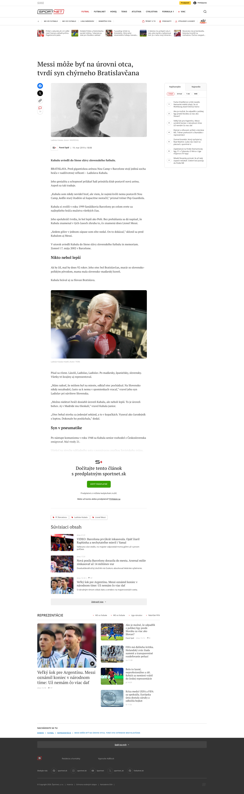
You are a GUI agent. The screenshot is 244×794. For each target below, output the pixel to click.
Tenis (124, 11)
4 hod (171, 94)
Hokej (113, 11)
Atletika (136, 11)
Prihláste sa (114, 499)
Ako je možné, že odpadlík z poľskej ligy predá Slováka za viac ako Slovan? (140, 629)
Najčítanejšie (175, 86)
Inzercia (70, 784)
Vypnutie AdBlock (106, 758)
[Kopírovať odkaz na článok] (40, 100)
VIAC (183, 11)
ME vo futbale (119, 615)
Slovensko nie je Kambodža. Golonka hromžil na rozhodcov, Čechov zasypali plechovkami (193, 33)
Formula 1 (168, 11)
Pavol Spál (64, 147)
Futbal (85, 11)
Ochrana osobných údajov (86, 784)
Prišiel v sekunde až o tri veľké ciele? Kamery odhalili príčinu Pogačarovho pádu (57, 33)
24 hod (179, 94)
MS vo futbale (101, 615)
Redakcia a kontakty (71, 758)
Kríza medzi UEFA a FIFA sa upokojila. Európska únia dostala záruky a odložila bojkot (139, 696)
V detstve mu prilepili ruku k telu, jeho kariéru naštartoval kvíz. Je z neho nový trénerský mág (159, 33)
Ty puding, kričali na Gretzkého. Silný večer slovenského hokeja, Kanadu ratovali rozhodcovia (125, 33)
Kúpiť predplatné (98, 484)
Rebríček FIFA (154, 615)
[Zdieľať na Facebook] (40, 86)
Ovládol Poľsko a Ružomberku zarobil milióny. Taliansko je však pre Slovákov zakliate (92, 33)
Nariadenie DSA (106, 784)
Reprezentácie (64, 733)
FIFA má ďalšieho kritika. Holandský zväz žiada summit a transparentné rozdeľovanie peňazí (140, 652)
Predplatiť (185, 3)
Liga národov (136, 615)
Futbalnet (100, 11)
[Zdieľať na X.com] (40, 93)
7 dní (188, 94)
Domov (40, 733)
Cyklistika (151, 11)
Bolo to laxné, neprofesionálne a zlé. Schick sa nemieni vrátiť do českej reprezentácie (139, 674)
